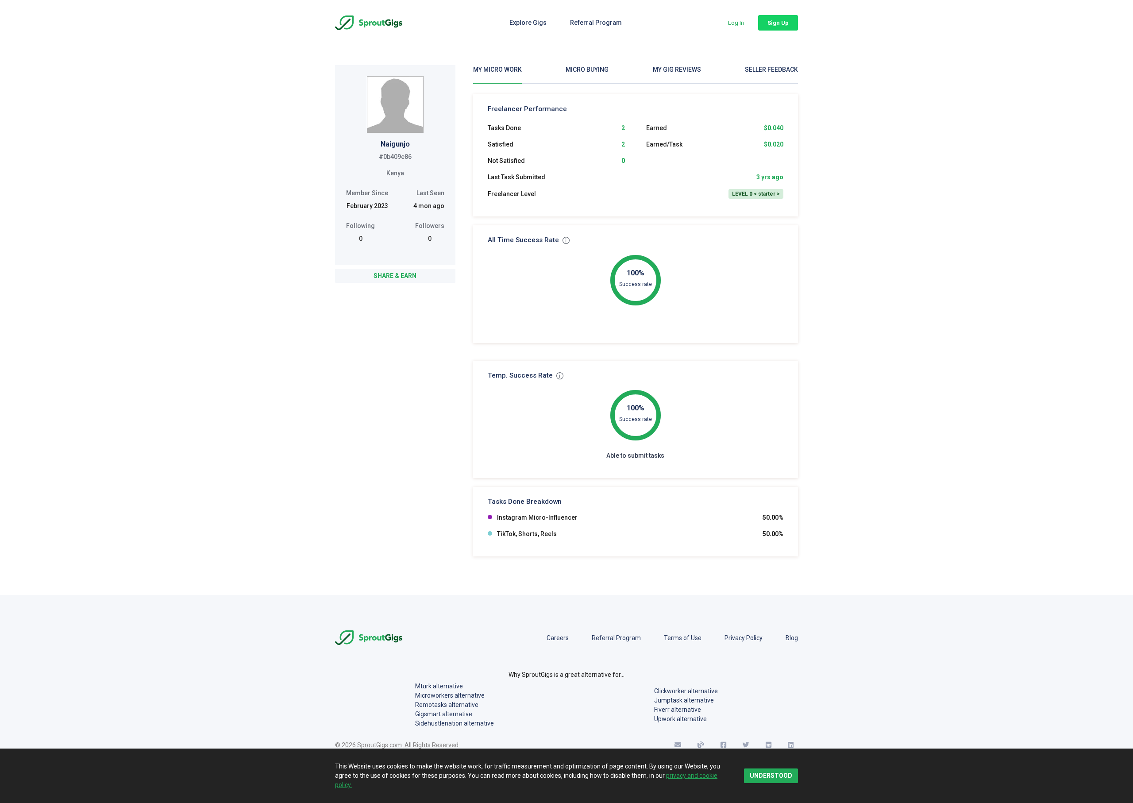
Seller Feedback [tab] (771, 69)
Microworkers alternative (450, 695)
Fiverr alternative (677, 709)
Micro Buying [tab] (587, 69)
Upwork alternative (680, 718)
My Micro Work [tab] (497, 69)
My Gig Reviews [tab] (677, 69)
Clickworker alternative (686, 691)
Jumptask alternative (684, 700)
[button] (736, 23)
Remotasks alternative (446, 704)
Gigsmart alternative (443, 714)
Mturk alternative (439, 686)
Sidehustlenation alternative (454, 723)
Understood (771, 775)
